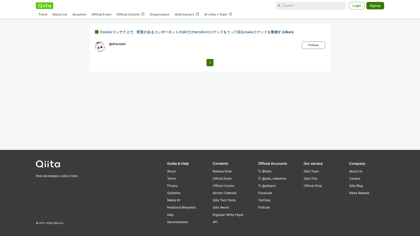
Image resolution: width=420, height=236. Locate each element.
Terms (171, 178)
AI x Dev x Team (218, 14)
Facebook (265, 193)
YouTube (264, 200)
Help (170, 215)
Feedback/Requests (181, 207)
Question (79, 14)
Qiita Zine (310, 178)
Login (357, 5)
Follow (313, 45)
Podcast (264, 207)
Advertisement (177, 222)
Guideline (173, 193)
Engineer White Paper (228, 215)
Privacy (172, 185)
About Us (355, 171)
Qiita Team (311, 171)
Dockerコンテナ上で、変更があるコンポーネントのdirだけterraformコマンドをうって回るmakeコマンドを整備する (192, 32)
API (215, 222)
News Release (359, 193)
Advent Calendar (225, 193)
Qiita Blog (356, 185)
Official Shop (313, 185)
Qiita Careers (187, 14)
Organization (160, 14)
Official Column (131, 14)
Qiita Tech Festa (224, 200)
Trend (42, 14)
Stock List (59, 14)
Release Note (222, 171)
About (171, 171)
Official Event (101, 14)
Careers (354, 178)
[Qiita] (44, 5)
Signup (375, 5)
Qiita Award (221, 207)
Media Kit (173, 200)
